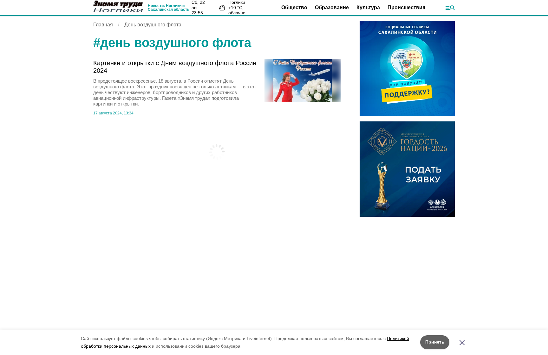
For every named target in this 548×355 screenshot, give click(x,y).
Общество (294, 7)
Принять (434, 342)
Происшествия (406, 7)
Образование (332, 7)
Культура (368, 7)
